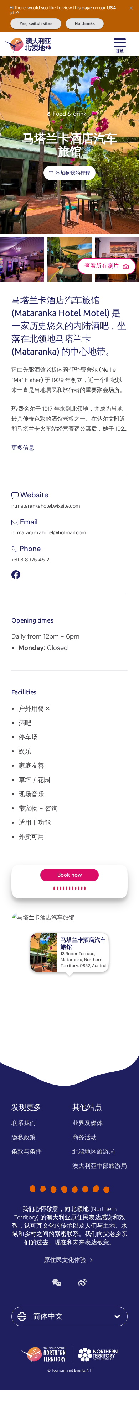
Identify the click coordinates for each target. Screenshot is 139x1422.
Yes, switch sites (36, 23)
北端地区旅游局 (93, 1151)
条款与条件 (26, 1151)
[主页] (28, 44)
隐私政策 (23, 1137)
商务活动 (84, 1137)
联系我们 (23, 1123)
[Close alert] (131, 8)
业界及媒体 (87, 1123)
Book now (69, 874)
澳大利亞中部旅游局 (99, 1165)
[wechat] (56, 1282)
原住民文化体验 (66, 1259)
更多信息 (22, 447)
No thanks (85, 23)
